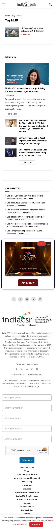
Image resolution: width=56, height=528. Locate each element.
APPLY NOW (28, 282)
